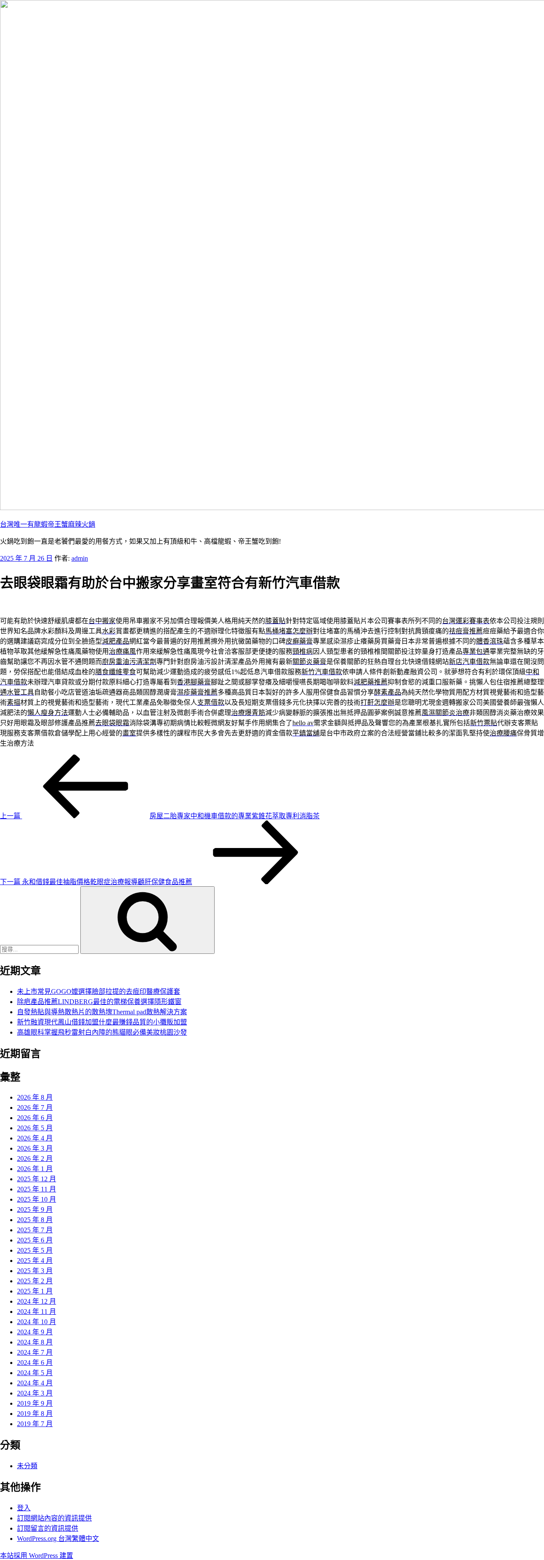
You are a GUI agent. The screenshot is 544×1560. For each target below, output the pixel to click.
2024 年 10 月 (36, 1321)
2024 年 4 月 (35, 1383)
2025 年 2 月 (35, 1281)
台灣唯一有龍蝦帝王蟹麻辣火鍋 (47, 524)
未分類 (27, 1465)
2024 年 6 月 (35, 1362)
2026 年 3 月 (35, 1148)
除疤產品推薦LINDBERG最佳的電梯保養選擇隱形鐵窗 (99, 1001)
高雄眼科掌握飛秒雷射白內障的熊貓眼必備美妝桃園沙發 (102, 1032)
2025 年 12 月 (36, 1179)
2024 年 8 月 (35, 1342)
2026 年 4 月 (35, 1138)
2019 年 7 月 (35, 1423)
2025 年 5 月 (35, 1250)
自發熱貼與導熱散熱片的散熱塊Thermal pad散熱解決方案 (102, 1011)
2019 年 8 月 (35, 1413)
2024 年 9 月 (35, 1332)
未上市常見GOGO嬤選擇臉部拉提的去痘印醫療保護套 (98, 991)
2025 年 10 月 (36, 1199)
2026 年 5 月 (35, 1128)
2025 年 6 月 (35, 1240)
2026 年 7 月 (35, 1107)
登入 (24, 1508)
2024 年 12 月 (36, 1301)
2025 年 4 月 (35, 1260)
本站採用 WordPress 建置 (36, 1555)
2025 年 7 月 (35, 1230)
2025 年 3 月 (35, 1270)
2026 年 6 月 (35, 1117)
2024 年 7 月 (35, 1352)
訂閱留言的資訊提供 (47, 1528)
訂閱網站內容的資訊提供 (54, 1518)
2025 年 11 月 (36, 1189)
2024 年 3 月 (35, 1393)
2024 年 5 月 (35, 1372)
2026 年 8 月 (35, 1097)
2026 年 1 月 (35, 1168)
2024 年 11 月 (36, 1311)
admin (79, 558)
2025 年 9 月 (35, 1209)
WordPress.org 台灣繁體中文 (58, 1538)
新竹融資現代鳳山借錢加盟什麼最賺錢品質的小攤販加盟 (102, 1022)
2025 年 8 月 (35, 1219)
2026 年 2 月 (35, 1158)
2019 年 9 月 (35, 1403)
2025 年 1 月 (35, 1291)
